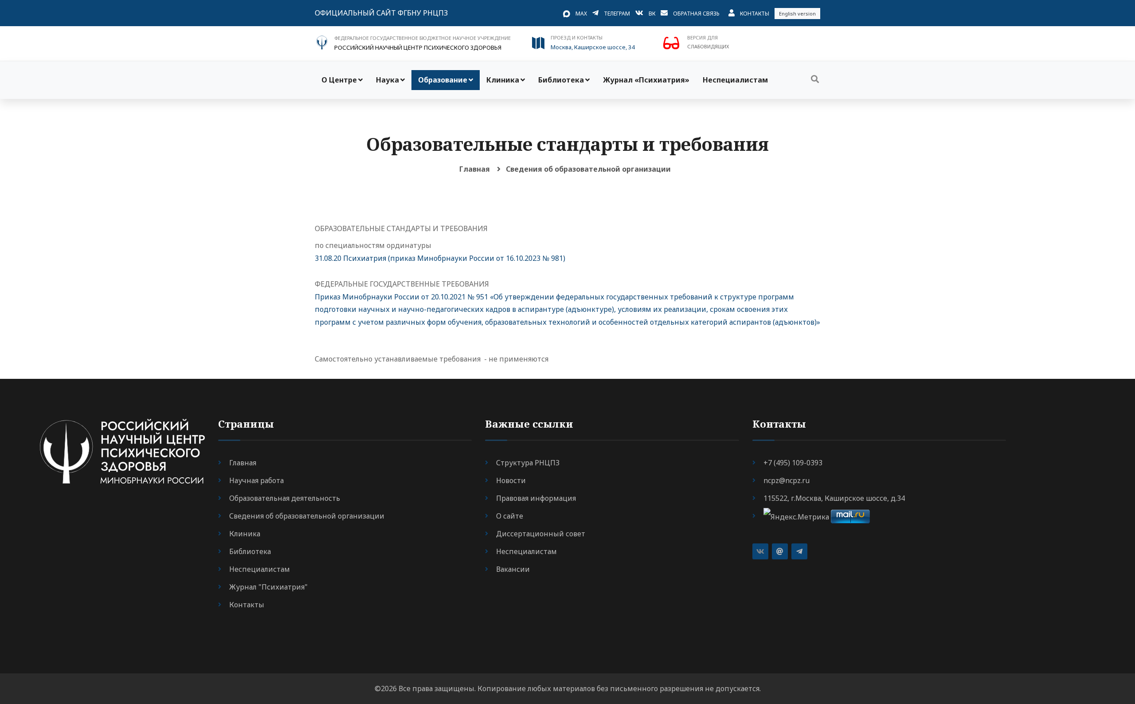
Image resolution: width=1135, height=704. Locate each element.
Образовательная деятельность (284, 498)
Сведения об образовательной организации (588, 169)
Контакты (754, 13)
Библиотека (561, 80)
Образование (442, 80)
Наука (387, 80)
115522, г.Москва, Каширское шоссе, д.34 (834, 498)
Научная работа (256, 480)
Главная (474, 169)
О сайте (509, 516)
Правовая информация (536, 498)
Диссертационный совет (540, 534)
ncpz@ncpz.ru (786, 480)
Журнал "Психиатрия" (268, 587)
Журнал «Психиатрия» (646, 80)
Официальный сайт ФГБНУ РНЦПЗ (381, 13)
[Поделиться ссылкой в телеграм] (799, 551)
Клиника (502, 80)
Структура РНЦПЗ (528, 463)
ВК (652, 13)
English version (797, 13)
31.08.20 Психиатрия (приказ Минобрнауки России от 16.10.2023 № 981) (440, 258)
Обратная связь (696, 13)
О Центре (339, 80)
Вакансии (513, 569)
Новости (511, 480)
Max (581, 13)
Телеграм (617, 13)
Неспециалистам (735, 80)
